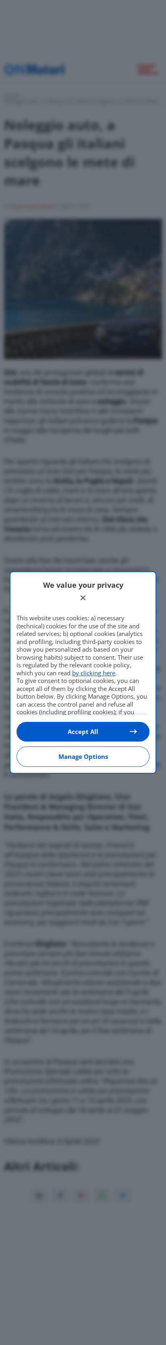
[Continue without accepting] (83, 598)
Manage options (83, 756)
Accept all (83, 732)
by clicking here (93, 673)
